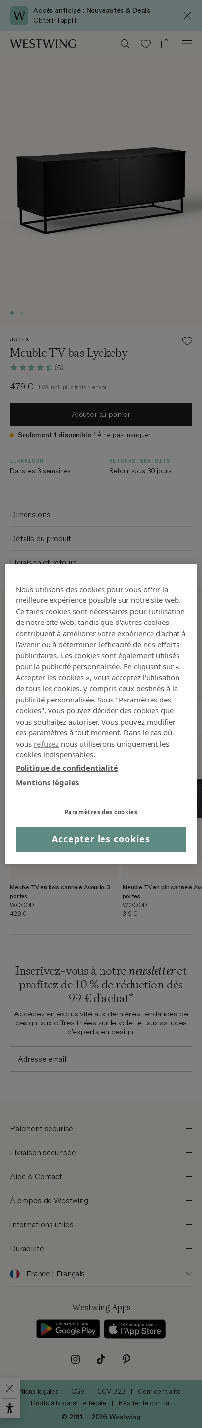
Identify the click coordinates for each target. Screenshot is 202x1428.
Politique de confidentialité (67, 767)
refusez (46, 743)
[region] (101, 714)
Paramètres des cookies (101, 811)
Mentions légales (47, 782)
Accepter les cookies (101, 839)
